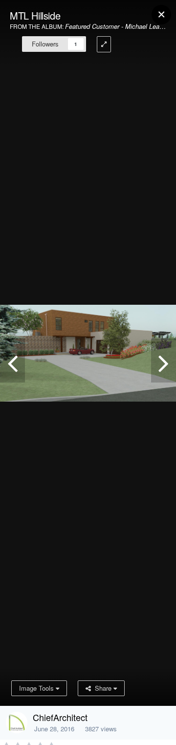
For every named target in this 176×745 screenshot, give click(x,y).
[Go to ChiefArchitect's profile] (16, 722)
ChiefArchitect (60, 717)
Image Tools (37, 688)
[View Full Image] (104, 44)
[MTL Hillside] (12, 361)
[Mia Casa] (163, 361)
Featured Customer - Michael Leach (115, 26)
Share (102, 688)
